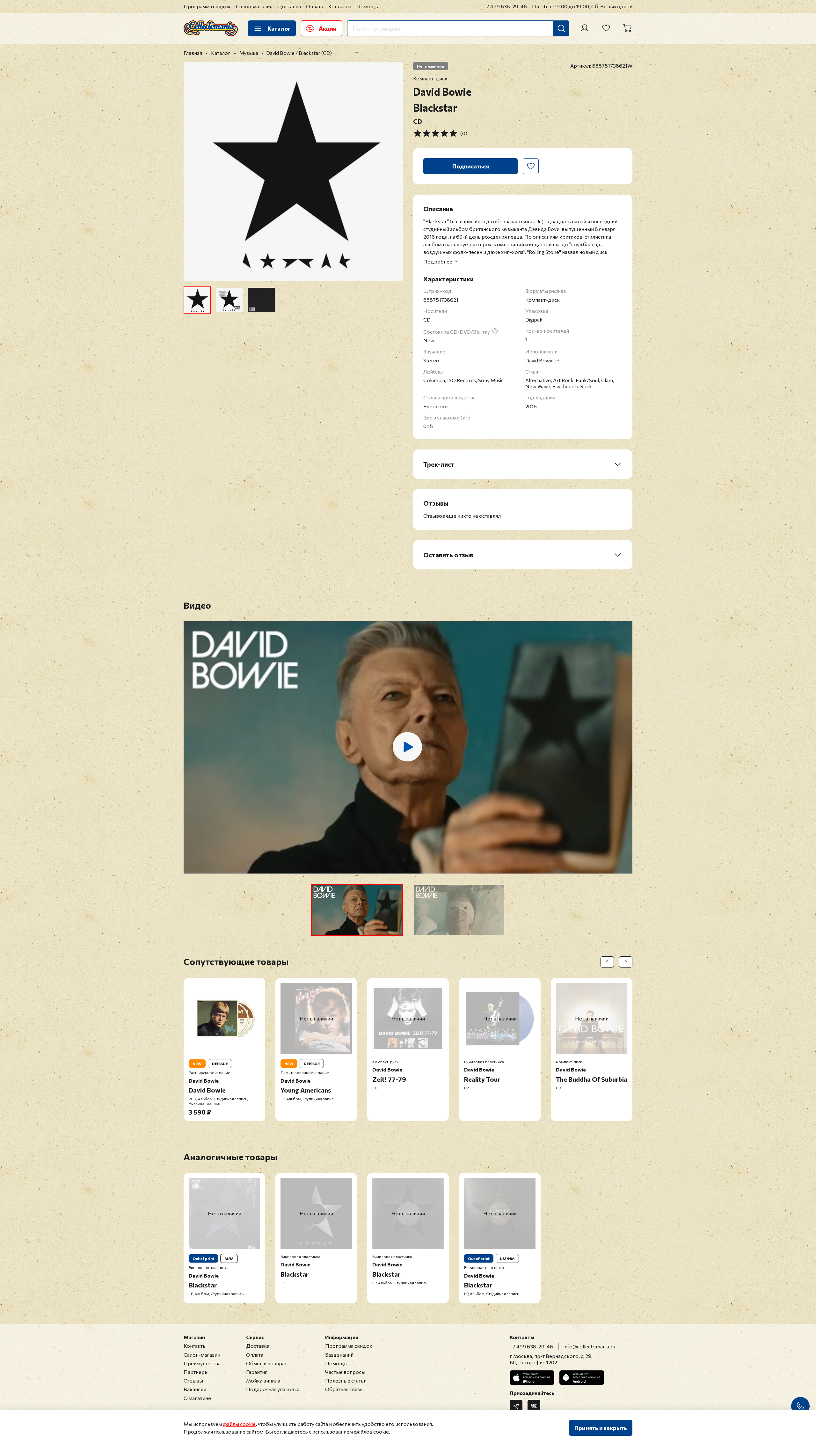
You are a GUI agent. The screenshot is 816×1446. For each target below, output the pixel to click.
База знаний (339, 1355)
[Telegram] (516, 1406)
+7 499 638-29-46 (505, 6)
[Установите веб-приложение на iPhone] (532, 1377)
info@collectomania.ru (589, 1346)
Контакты (339, 6)
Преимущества (202, 1363)
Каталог (278, 28)
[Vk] (534, 1406)
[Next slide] (392, 171)
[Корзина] (627, 28)
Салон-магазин (254, 6)
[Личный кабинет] (584, 28)
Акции (328, 28)
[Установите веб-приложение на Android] (581, 1377)
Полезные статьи (346, 1380)
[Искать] (561, 28)
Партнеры (196, 1372)
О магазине (197, 1398)
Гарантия (256, 1372)
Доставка (289, 6)
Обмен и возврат (266, 1363)
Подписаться (470, 166)
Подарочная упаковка (273, 1389)
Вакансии (195, 1389)
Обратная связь (344, 1389)
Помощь (367, 6)
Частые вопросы (345, 1372)
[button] (357, 910)
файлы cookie (239, 1424)
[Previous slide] (193, 171)
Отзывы (193, 1380)
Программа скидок (207, 6)
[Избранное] (606, 28)
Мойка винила (263, 1380)
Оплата (314, 6)
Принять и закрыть (600, 1427)
